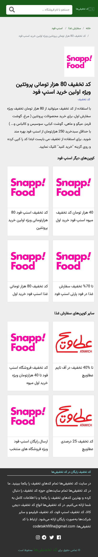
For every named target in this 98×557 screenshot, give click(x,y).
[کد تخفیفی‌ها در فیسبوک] (59, 537)
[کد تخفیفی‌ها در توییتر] (51, 537)
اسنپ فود (57, 28)
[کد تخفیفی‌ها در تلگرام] (44, 537)
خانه (88, 28)
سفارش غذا (74, 28)
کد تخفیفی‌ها (44, 549)
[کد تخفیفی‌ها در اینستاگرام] (38, 537)
